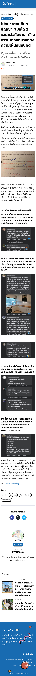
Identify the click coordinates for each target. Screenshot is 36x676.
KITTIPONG (10, 63)
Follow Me (18, 544)
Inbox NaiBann (28, 659)
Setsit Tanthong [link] (8, 110)
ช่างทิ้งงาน (6, 495)
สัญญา (14, 495)
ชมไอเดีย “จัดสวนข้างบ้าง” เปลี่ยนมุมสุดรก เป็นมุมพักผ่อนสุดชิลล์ (24, 606)
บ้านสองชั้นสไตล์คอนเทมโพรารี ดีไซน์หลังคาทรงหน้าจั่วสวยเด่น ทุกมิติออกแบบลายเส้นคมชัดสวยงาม (24, 589)
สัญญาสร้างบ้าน (25, 495)
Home (3, 14)
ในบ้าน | (9, 4)
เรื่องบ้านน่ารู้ (13, 14)
